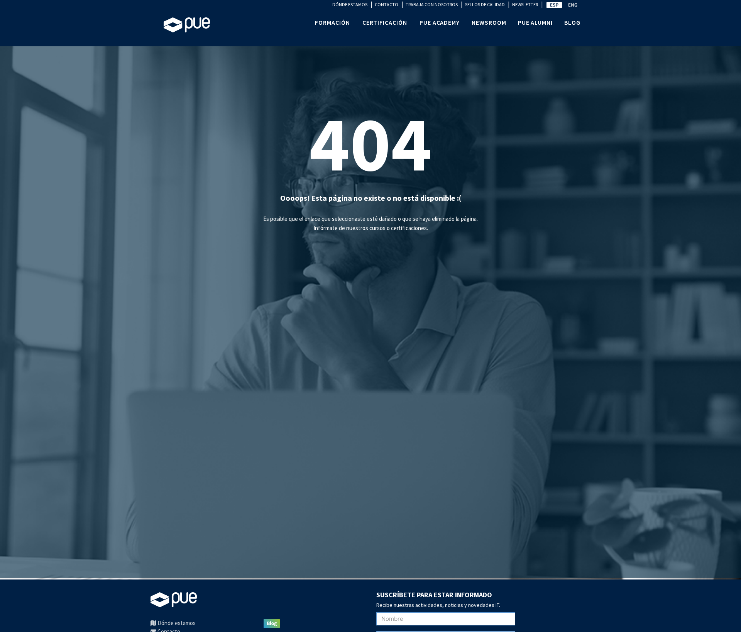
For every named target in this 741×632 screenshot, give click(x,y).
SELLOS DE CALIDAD (485, 4)
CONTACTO (386, 4)
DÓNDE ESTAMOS (349, 4)
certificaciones (409, 228)
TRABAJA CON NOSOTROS (432, 4)
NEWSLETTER (525, 4)
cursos (377, 228)
